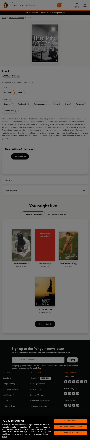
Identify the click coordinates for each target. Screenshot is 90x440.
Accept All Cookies (71, 433)
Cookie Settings (70, 421)
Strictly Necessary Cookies (71, 427)
